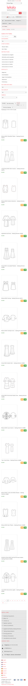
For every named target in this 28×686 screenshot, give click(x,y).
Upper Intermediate (6, 77)
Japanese (5, 677)
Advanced (4, 79)
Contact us (6, 620)
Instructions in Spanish (7, 62)
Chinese (5, 673)
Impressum (4, 684)
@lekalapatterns (8, 651)
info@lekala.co (7, 648)
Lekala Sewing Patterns (14, 8)
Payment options (7, 623)
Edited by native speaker (8, 57)
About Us (5, 618)
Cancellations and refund (9, 638)
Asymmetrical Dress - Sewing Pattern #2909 (12, 233)
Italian (4, 675)
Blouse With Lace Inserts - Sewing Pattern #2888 (13, 428)
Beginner (4, 72)
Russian (4, 662)
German (5, 668)
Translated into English (7, 54)
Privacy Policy (11, 684)
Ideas (10, 23)
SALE (18, 103)
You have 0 (17, 0)
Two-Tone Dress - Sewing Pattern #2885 (11, 460)
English (4, 660)
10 (2, 602)
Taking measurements (8, 631)
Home (4, 29)
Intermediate (5, 74)
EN (8, 17)
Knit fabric (4, 49)
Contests (4, 23)
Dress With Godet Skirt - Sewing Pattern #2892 (13, 363)
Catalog (8, 29)
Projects (18, 20)
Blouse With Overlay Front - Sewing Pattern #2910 (13, 330)
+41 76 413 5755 (14, 645)
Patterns (4, 26)
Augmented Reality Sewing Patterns (12, 628)
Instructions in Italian (7, 64)
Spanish (4, 670)
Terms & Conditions (8, 625)
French (4, 666)
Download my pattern (8, 616)
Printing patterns (7, 633)
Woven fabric (5, 46)
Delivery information (8, 636)
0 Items (18, 17)
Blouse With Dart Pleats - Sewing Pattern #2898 (13, 525)
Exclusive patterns (10, 20)
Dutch (4, 664)
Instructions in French (7, 66)
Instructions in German (7, 59)
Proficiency (4, 82)
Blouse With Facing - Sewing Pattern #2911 (12, 298)
